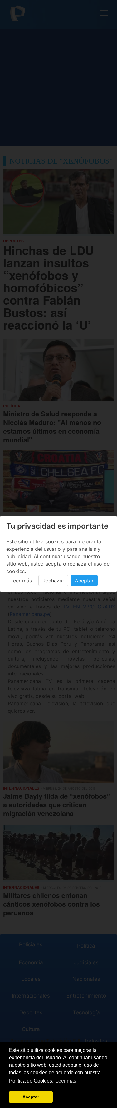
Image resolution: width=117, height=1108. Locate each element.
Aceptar (84, 580)
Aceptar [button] (30, 1096)
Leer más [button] (66, 1080)
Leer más (21, 580)
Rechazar (53, 580)
